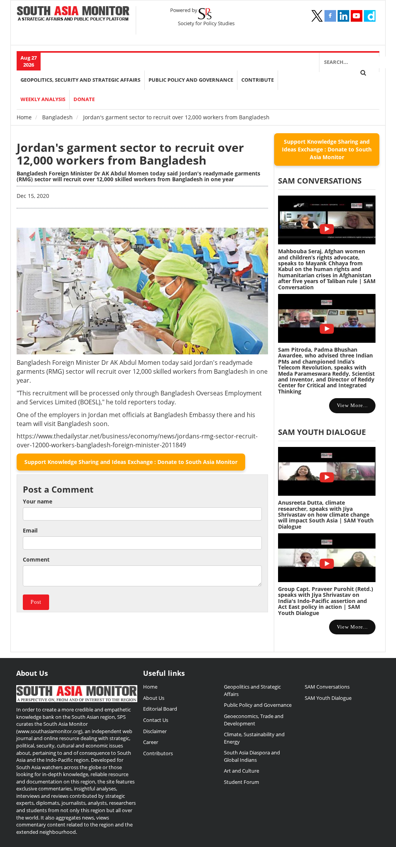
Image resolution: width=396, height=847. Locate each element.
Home (24, 117)
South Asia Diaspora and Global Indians (252, 756)
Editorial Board (160, 708)
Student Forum (241, 781)
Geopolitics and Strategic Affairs (252, 690)
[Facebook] (330, 16)
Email (30, 530)
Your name (37, 501)
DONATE (84, 99)
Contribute (257, 80)
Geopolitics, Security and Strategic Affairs (80, 80)
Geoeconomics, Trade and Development (253, 720)
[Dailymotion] (370, 16)
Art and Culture (241, 770)
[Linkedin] (343, 16)
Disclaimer (155, 731)
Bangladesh (57, 117)
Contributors (158, 753)
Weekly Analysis (42, 99)
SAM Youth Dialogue (322, 432)
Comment (36, 559)
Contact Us (155, 719)
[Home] (73, 14)
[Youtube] (356, 16)
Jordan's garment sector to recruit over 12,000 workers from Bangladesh (130, 153)
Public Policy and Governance (190, 80)
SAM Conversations (327, 686)
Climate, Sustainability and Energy (254, 738)
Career (150, 742)
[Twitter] (317, 16)
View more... (352, 405)
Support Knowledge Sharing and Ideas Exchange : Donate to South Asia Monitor (130, 462)
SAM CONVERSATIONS (320, 180)
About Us (153, 697)
